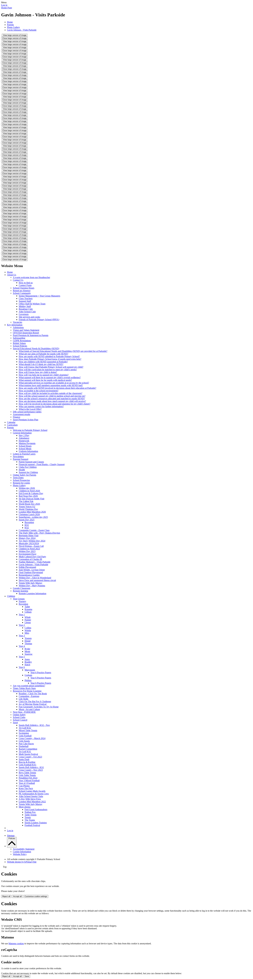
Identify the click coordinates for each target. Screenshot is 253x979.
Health (22, 469)
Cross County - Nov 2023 (31, 770)
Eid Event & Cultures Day (31, 493)
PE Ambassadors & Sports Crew (34, 793)
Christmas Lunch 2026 (29, 514)
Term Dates (18, 477)
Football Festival (32, 825)
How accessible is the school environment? (38, 390)
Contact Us (18, 280)
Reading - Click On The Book (33, 693)
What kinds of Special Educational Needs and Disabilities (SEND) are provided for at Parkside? (63, 351)
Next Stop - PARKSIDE (24, 712)
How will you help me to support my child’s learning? (44, 375)
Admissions (18, 327)
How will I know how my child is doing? (38, 372)
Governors (24, 314)
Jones (27, 659)
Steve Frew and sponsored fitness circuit (37, 580)
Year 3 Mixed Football (29, 780)
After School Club (27, 311)
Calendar (11, 422)
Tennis (28, 817)
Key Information (14, 325)
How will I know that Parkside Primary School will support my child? (51, 367)
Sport (15, 722)
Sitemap (10, 835)
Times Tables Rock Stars (24, 688)
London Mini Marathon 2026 (32, 512)
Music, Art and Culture (29, 709)
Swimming (24, 733)
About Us (11, 275)
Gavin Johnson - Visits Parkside (21, 30)
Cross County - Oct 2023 (30, 757)
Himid (27, 641)
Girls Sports (24, 741)
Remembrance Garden (29, 575)
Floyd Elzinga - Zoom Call (31, 546)
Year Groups (19, 598)
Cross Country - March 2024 (32, 738)
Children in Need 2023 (29, 548)
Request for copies (21, 483)
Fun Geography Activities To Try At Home (39, 706)
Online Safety (19, 714)
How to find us (26, 282)
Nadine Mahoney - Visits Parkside (34, 562)
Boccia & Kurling (27, 762)
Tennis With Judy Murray (30, 583)
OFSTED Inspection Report (26, 332)
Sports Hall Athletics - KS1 (31, 767)
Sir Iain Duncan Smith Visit (31, 498)
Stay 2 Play (24, 435)
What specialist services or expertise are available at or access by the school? (54, 383)
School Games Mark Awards (32, 791)
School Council (20, 720)
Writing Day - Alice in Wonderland (35, 577)
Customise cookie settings (36, 896)
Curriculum (12, 425)
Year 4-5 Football (27, 783)
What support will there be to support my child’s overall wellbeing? (50, 377)
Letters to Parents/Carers (24, 454)
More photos (24, 807)
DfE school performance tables (27, 411)
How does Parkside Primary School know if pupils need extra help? (50, 359)
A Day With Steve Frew (30, 799)
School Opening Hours (23, 288)
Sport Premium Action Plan (25, 419)
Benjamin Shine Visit (28, 535)
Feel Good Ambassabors (36, 809)
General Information (22, 433)
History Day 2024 (27, 538)
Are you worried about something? (29, 685)
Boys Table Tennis (27, 772)
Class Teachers (26, 298)
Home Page (6, 7)
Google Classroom (21, 588)
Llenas (28, 622)
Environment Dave (27, 554)
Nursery (22, 601)
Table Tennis (30, 814)
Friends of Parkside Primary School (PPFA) (39, 319)
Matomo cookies (16, 943)
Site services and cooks (29, 317)
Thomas (28, 643)
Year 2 (22, 625)
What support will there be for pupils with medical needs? (45, 380)
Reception (29, 522)
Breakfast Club (26, 309)
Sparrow (29, 654)
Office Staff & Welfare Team (32, 303)
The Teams (30, 820)
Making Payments (27, 443)
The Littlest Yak (26, 501)
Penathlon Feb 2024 (28, 778)
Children (11, 596)
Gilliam (28, 612)
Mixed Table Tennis (28, 730)
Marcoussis (30, 670)
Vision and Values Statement (26, 330)
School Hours (25, 446)
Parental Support (20, 459)
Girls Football (25, 735)
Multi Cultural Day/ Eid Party (32, 556)
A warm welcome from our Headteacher (31, 277)
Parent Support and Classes (31, 462)
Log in (4, 5)
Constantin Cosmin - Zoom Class (34, 530)
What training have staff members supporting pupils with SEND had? (51, 385)
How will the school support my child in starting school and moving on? (52, 396)
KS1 (27, 525)
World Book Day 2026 (29, 504)
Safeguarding (19, 338)
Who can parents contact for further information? (41, 406)
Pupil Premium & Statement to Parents (30, 335)
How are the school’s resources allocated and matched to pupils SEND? (52, 398)
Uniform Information (28, 451)
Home (10, 22)
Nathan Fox (30, 812)
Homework (24, 440)
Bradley (28, 662)
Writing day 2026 (27, 488)
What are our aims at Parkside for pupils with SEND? (43, 354)
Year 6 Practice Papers (40, 672)
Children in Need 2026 (29, 490)
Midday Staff (25, 306)
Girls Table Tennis (27, 775)
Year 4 (22, 646)
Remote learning (20, 591)
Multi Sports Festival (28, 754)
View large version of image (14, 35)
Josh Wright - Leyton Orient (32, 570)
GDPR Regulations (22, 340)
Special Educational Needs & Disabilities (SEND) (36, 348)
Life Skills (23, 699)
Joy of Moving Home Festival (32, 704)
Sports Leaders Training (36, 822)
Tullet (27, 606)
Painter (28, 620)
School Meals (25, 448)
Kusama (28, 609)
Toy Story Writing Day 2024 (32, 541)
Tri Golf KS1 (25, 751)
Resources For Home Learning (27, 691)
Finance (16, 417)
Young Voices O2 (27, 506)
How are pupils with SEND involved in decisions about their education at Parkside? (57, 388)
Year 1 (22, 614)
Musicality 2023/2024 (29, 543)
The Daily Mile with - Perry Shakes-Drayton (39, 533)
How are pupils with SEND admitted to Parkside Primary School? (49, 356)
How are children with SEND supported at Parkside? (43, 361)
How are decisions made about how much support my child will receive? (52, 401)
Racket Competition (28, 749)
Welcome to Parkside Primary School (30, 430)
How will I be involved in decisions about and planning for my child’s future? (54, 404)
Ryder (27, 649)
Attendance (24, 438)
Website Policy (20, 854)
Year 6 (22, 667)
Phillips (28, 680)
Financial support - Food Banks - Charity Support (42, 464)
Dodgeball (23, 746)
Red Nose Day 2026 (28, 496)
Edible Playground (27, 567)
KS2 (27, 527)
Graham (28, 675)
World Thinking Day (28, 509)
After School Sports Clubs (31, 796)
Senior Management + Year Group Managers (39, 296)
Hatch (27, 664)
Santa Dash (24, 759)
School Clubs (19, 717)
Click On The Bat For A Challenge (35, 701)
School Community (22, 293)
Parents (10, 24)
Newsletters (18, 456)
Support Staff (25, 301)
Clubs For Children (28, 467)
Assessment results (21, 414)
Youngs (28, 638)
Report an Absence (21, 290)
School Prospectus (21, 480)
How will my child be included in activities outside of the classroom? (50, 393)
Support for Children (28, 472)
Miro (27, 633)
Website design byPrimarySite (21, 862)
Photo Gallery (13, 27)
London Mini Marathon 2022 (32, 801)
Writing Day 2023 (27, 551)
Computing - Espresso (29, 696)
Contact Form (25, 285)
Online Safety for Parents (24, 475)
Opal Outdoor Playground (31, 572)
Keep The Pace (26, 788)
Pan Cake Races (26, 743)
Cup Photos (24, 786)
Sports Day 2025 (26, 519)
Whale (28, 617)
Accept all (17, 896)
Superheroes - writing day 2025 (33, 517)
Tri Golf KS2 (25, 728)
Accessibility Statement (23, 849)
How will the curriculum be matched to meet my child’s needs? (48, 369)
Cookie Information (22, 851)
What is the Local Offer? (30, 409)
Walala (28, 630)
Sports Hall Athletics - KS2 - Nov (34, 725)
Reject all (6, 896)
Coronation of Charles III (30, 559)
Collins (28, 627)
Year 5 (22, 656)
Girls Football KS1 (27, 764)
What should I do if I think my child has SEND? (41, 364)
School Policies (20, 346)
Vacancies (17, 322)
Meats (27, 651)
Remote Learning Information (32, 593)
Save (27, 976)
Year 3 (22, 635)
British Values (19, 343)
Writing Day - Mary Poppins (32, 585)
